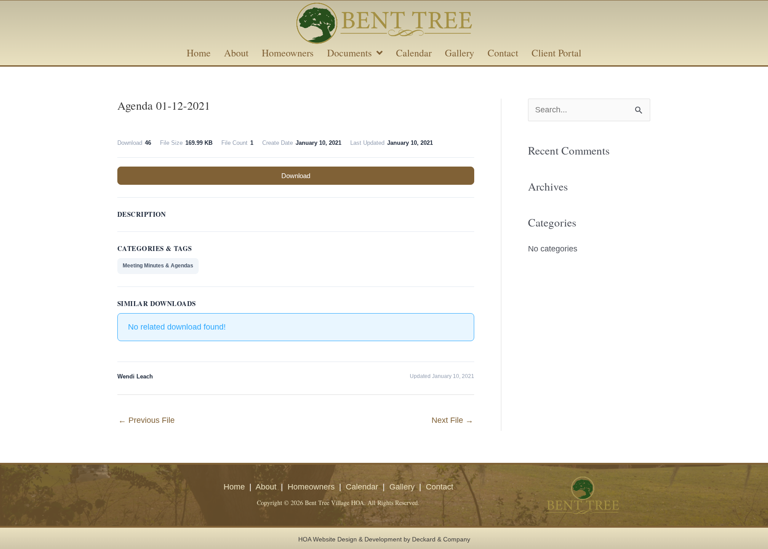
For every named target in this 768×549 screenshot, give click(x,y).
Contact (439, 486)
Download (295, 175)
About (266, 486)
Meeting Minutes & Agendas (158, 266)
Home (234, 486)
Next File (452, 420)
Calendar (362, 486)
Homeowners (311, 486)
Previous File (146, 420)
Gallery (402, 486)
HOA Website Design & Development (350, 539)
